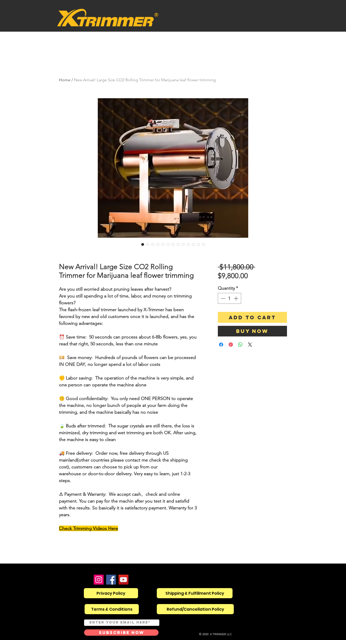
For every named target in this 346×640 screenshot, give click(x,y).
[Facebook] (111, 580)
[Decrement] (222, 298)
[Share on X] (250, 345)
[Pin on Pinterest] (231, 345)
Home (64, 79)
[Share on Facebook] (221, 345)
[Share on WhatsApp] (240, 345)
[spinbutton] (229, 298)
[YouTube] (123, 580)
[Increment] (236, 298)
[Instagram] (99, 580)
